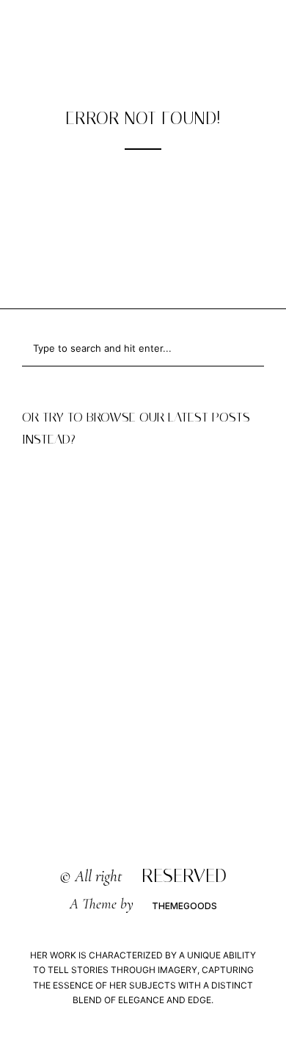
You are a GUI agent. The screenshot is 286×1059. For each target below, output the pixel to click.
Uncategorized (143, 474)
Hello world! (143, 496)
